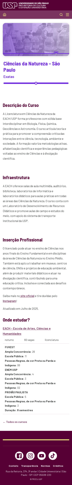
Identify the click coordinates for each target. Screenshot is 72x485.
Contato (13, 465)
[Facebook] (19, 456)
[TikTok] (53, 456)
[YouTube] (41, 456)
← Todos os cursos (15, 421)
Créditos (58, 465)
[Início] (4, 14)
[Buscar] (61, 14)
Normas (45, 465)
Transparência (29, 465)
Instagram (9, 301)
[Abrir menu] (67, 14)
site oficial (27, 296)
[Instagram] (30, 456)
